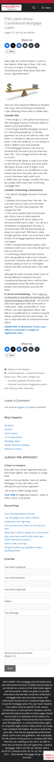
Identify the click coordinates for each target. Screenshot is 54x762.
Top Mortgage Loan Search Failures (21, 517)
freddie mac (34, 376)
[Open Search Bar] (33, 7)
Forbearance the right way (17, 521)
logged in (21, 407)
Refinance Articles (13, 448)
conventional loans (35, 373)
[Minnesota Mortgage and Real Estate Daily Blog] (11, 7)
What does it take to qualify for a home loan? (26, 532)
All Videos (9, 425)
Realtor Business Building (16, 445)
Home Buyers (23, 369)
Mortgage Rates (12, 441)
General (11, 369)
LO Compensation (13, 437)
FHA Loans (22, 376)
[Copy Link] (37, 45)
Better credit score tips (15, 543)
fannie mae (9, 376)
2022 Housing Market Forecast (19, 513)
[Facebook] (7, 45)
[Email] (25, 45)
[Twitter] (13, 45)
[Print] (31, 45)
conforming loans (16, 373)
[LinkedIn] (19, 45)
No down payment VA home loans (24, 380)
